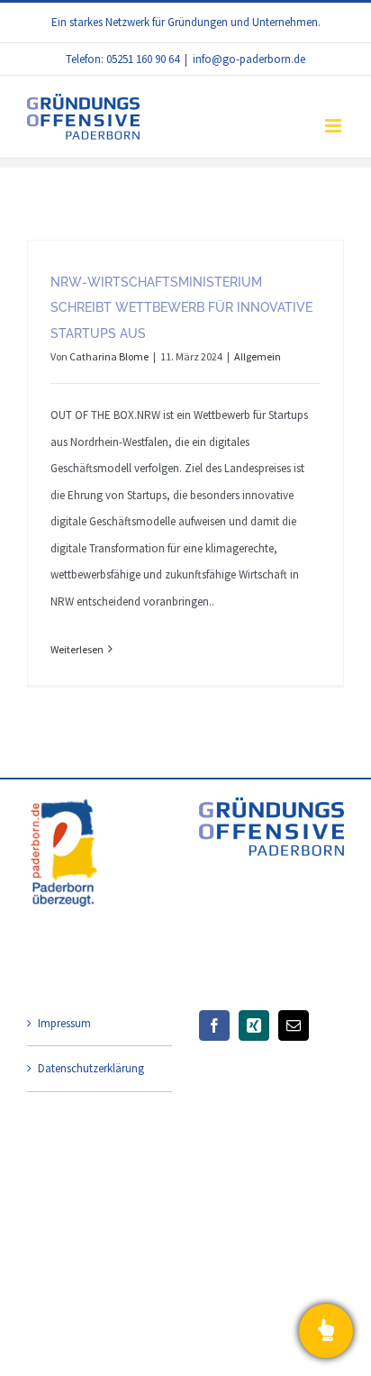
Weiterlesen (77, 649)
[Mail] (293, 1025)
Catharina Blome (109, 356)
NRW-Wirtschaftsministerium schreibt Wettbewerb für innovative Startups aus (181, 308)
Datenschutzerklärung (91, 1068)
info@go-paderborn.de (249, 59)
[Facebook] (214, 1025)
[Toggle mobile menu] (334, 125)
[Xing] (254, 1025)
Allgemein (257, 356)
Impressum (64, 1023)
